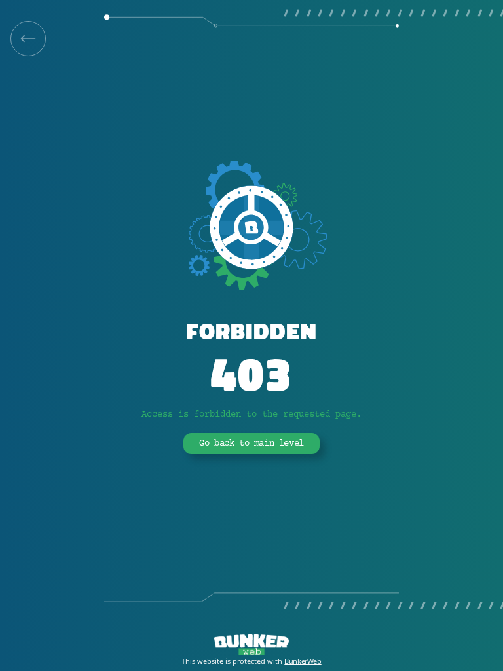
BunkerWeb (302, 661)
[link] (28, 38)
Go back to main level (251, 443)
